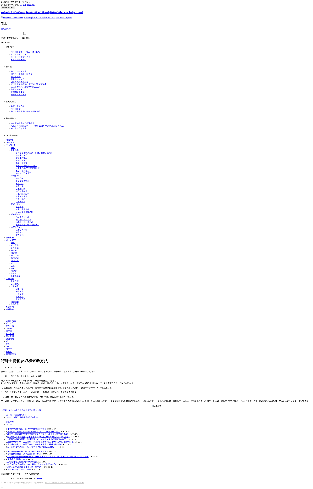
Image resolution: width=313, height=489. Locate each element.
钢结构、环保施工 (23, 173)
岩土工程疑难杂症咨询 (20, 57)
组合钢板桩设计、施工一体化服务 (25, 52)
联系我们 (15, 304)
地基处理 (19, 184)
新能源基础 (16, 214)
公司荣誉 (19, 291)
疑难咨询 (10, 307)
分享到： (5, 410)
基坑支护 (19, 178)
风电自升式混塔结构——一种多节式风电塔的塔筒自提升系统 (37, 126)
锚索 (13, 268)
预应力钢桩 (16, 77)
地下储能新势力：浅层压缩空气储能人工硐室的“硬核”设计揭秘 (34, 444)
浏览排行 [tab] (10, 424)
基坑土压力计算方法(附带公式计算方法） (25, 467)
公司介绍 (15, 281)
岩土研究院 (11, 240)
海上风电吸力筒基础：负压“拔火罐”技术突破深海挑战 (30, 447)
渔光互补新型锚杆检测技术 (22, 123)
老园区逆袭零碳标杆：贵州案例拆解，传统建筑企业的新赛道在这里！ (37, 439)
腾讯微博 (31, 410)
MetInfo (39, 478)
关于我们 (10, 279)
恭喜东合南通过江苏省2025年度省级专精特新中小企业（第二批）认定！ (38, 434)
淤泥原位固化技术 (18, 95)
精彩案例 (10, 237)
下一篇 (22, 417)
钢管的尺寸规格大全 (16, 459)
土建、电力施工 (22, 171)
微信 (11, 410)
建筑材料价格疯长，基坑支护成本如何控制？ (26, 429)
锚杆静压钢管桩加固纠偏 (21, 74)
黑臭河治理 (20, 199)
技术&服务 (10, 145)
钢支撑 (14, 253)
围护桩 (14, 271)
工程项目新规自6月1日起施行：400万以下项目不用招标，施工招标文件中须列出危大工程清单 (48, 457)
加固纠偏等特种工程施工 (26, 166)
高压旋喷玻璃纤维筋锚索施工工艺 (25, 87)
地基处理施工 (21, 160)
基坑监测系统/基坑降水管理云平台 (26, 111)
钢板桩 (14, 250)
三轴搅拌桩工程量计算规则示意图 (22, 462)
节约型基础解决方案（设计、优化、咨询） (34, 153)
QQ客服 (23, 5)
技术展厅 (15, 176)
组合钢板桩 (6, 29)
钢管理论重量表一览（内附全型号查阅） (25, 454)
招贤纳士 (15, 302)
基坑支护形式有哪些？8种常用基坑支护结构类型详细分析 (32, 464)
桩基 (13, 266)
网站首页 (10, 140)
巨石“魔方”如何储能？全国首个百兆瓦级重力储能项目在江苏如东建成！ (38, 437)
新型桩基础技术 (22, 181)
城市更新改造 (21, 196)
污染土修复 (20, 202)
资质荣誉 (15, 286)
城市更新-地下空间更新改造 (28, 168)
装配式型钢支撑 (17, 92)
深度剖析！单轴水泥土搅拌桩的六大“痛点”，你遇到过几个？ (33, 432)
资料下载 (15, 248)
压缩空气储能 (21, 230)
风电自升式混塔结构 (24, 222)
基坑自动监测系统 (18, 71)
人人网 (38, 410)
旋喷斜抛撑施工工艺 (19, 82)
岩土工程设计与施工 (19, 54)
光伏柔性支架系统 (18, 128)
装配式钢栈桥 (16, 89)
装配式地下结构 (22, 194)
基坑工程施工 (21, 155)
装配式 (14, 273)
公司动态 (10, 142)
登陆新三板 (20, 299)
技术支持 (19, 297)
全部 (13, 148)
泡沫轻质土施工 (22, 163)
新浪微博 (23, 410)
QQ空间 (16, 410)
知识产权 (19, 289)
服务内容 (15, 150)
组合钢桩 (19, 207)
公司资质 (19, 294)
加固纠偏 (19, 186)
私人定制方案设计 (18, 60)
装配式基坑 (16, 204)
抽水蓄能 (19, 232)
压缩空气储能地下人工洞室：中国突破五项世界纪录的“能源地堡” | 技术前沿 (40, 442)
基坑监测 (15, 258)
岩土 (13, 263)
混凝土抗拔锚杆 (17, 79)
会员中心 (31, 5)
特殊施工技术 (21, 191)
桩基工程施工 (21, 158)
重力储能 (19, 235)
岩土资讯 (15, 245)
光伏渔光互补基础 (23, 217)
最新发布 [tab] (10, 422)
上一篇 (16, 415)
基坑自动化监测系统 (24, 212)
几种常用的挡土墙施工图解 (19, 469)
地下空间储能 (16, 227)
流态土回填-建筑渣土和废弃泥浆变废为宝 (29, 84)
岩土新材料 (20, 189)
